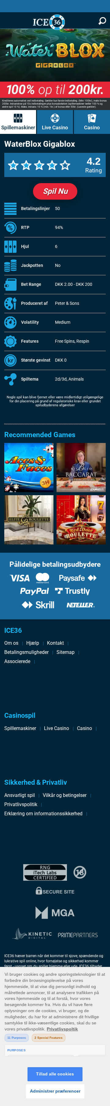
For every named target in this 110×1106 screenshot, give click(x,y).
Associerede (17, 661)
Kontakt (55, 643)
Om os (11, 643)
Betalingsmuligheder (26, 652)
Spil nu (55, 191)
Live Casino (55, 127)
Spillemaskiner (18, 127)
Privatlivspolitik (20, 804)
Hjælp (32, 643)
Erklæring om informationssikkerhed (43, 814)
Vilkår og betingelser (64, 795)
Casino (92, 127)
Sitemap (66, 652)
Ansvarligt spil (19, 795)
